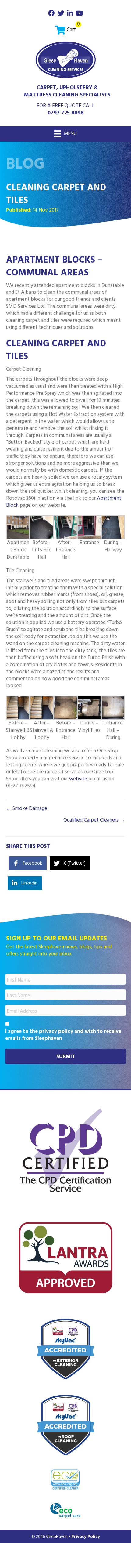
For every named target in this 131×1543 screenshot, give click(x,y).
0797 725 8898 (65, 113)
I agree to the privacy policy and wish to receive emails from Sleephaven (63, 1035)
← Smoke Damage (26, 808)
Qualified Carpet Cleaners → (94, 820)
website (78, 779)
